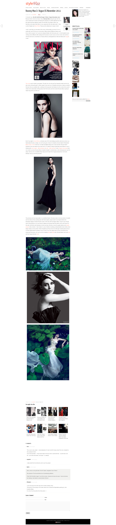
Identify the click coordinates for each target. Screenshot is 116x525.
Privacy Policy (67, 520)
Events (66, 7)
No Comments (76, 32)
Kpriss (88, 99)
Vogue (67, 36)
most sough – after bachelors (38, 148)
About (62, 520)
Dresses (81, 7)
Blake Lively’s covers (30, 144)
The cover (28, 83)
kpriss (35, 14)
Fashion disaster (55, 7)
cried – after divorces (50, 148)
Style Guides (36, 7)
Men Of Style (43, 7)
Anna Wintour (37, 141)
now (69, 232)
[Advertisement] (48, 391)
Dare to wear (29, 7)
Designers (88, 7)
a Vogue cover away (62, 148)
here (49, 232)
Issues (48, 7)
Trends (61, 7)
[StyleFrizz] (33, 6)
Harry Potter (37, 26)
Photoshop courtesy (73, 7)
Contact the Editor (57, 520)
